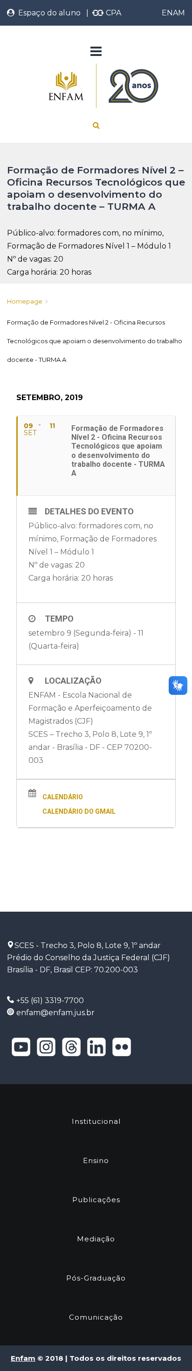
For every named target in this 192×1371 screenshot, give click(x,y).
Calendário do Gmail (79, 811)
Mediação (96, 1238)
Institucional (96, 1121)
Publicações (96, 1199)
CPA (112, 12)
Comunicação (96, 1317)
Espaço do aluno (47, 12)
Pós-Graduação (96, 1278)
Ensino (96, 1160)
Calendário (62, 797)
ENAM (173, 12)
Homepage (24, 301)
